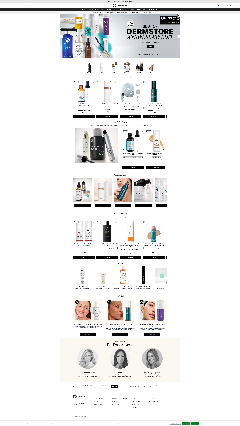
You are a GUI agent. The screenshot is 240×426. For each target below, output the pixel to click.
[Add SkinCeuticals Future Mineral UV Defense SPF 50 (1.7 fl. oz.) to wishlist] (116, 222)
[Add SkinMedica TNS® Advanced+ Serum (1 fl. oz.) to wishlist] (116, 82)
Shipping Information (99, 402)
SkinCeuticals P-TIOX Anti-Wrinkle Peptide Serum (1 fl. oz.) (133, 153)
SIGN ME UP (114, 386)
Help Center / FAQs (98, 398)
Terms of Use (63, 424)
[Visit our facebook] (141, 386)
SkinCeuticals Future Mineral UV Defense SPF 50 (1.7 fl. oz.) (107, 244)
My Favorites (115, 401)
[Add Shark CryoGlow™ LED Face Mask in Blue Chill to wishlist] (139, 82)
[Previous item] (74, 100)
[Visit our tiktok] (153, 386)
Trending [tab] (128, 77)
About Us (133, 398)
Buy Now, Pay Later (135, 407)
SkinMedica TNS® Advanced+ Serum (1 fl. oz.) (107, 104)
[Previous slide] (61, 36)
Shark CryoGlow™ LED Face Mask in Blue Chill (130, 104)
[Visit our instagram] (147, 386)
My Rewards (115, 399)
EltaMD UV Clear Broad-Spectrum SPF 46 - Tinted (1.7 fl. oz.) (156, 153)
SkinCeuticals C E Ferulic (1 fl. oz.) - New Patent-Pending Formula (84, 104)
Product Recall (152, 404)
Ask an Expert (134, 399)
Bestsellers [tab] (112, 77)
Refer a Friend (115, 402)
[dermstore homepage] (120, 5)
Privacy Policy (152, 398)
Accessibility (152, 405)
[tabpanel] (120, 100)
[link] (227, 5)
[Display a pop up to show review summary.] (89, 110)
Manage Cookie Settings (176, 423)
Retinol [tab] (120, 217)
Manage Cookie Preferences (79, 401)
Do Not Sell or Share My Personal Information (81, 404)
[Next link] (166, 194)
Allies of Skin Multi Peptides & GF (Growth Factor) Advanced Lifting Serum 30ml (154, 104)
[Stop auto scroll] (179, 15)
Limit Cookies (186, 423)
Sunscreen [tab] (113, 217)
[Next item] (166, 100)
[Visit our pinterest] (156, 386)
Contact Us (97, 399)
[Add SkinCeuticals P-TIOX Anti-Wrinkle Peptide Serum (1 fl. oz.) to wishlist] (142, 131)
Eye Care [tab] (126, 217)
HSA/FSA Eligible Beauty (136, 401)
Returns (96, 401)
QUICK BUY (84, 116)
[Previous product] (123, 150)
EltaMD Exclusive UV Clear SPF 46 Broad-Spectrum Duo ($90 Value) (84, 244)
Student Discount (135, 405)
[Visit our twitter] (144, 386)
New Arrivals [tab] (120, 77)
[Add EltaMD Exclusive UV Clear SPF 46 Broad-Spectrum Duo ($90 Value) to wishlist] (92, 222)
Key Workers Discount (136, 404)
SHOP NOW (73, 41)
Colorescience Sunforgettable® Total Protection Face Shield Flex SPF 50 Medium (154, 244)
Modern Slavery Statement (155, 402)
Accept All (195, 423)
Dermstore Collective (136, 402)
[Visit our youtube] (150, 386)
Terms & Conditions (153, 401)
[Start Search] (55, 5)
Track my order (98, 404)
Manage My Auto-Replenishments (120, 398)
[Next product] (164, 150)
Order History (115, 404)
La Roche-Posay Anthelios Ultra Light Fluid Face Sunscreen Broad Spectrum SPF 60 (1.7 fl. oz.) (130, 245)
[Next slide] (179, 36)
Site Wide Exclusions (153, 399)
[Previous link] (74, 194)
